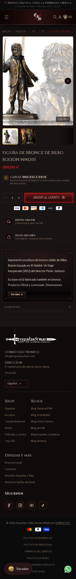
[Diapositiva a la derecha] (68, 81)
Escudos (10, 415)
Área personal (13, 463)
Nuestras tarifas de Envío (20, 482)
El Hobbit (44, 31)
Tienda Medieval (15, 422)
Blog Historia (38, 441)
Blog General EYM (41, 409)
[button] (55, 17)
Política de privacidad (38, 545)
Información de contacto (38, 565)
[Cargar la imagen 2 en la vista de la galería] (28, 136)
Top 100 (10, 441)
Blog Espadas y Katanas (45, 435)
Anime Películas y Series (21, 31)
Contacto (10, 469)
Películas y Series (15, 435)
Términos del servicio (38, 551)
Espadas (10, 409)
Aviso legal (38, 571)
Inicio (6, 31)
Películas (34, 31)
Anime (8, 428)
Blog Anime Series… (43, 422)
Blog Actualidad (40, 415)
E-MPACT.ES (63, 523)
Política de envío (38, 558)
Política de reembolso (38, 538)
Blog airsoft (38, 428)
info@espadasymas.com (20, 356)
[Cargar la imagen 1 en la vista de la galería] (10, 136)
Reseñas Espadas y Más (19, 476)
